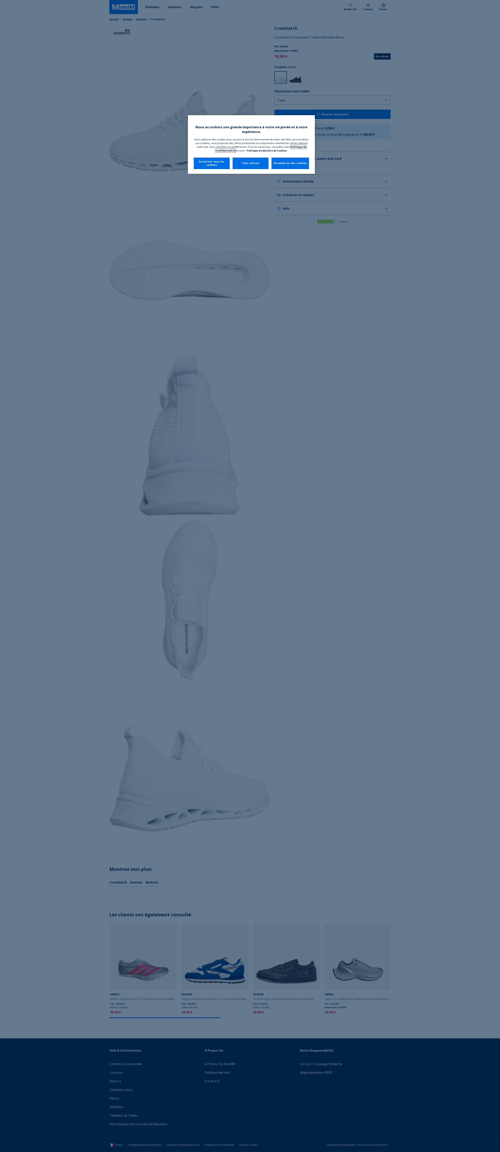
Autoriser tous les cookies (211, 163)
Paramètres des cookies (290, 163)
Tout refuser (251, 163)
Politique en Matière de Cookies (267, 150)
